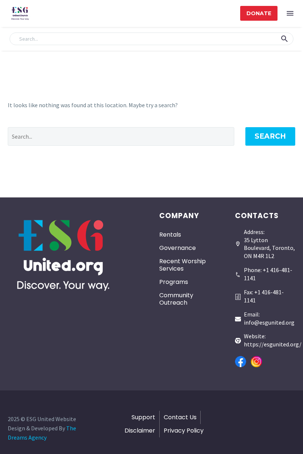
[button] (284, 39)
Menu (290, 13)
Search (270, 136)
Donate (258, 13)
